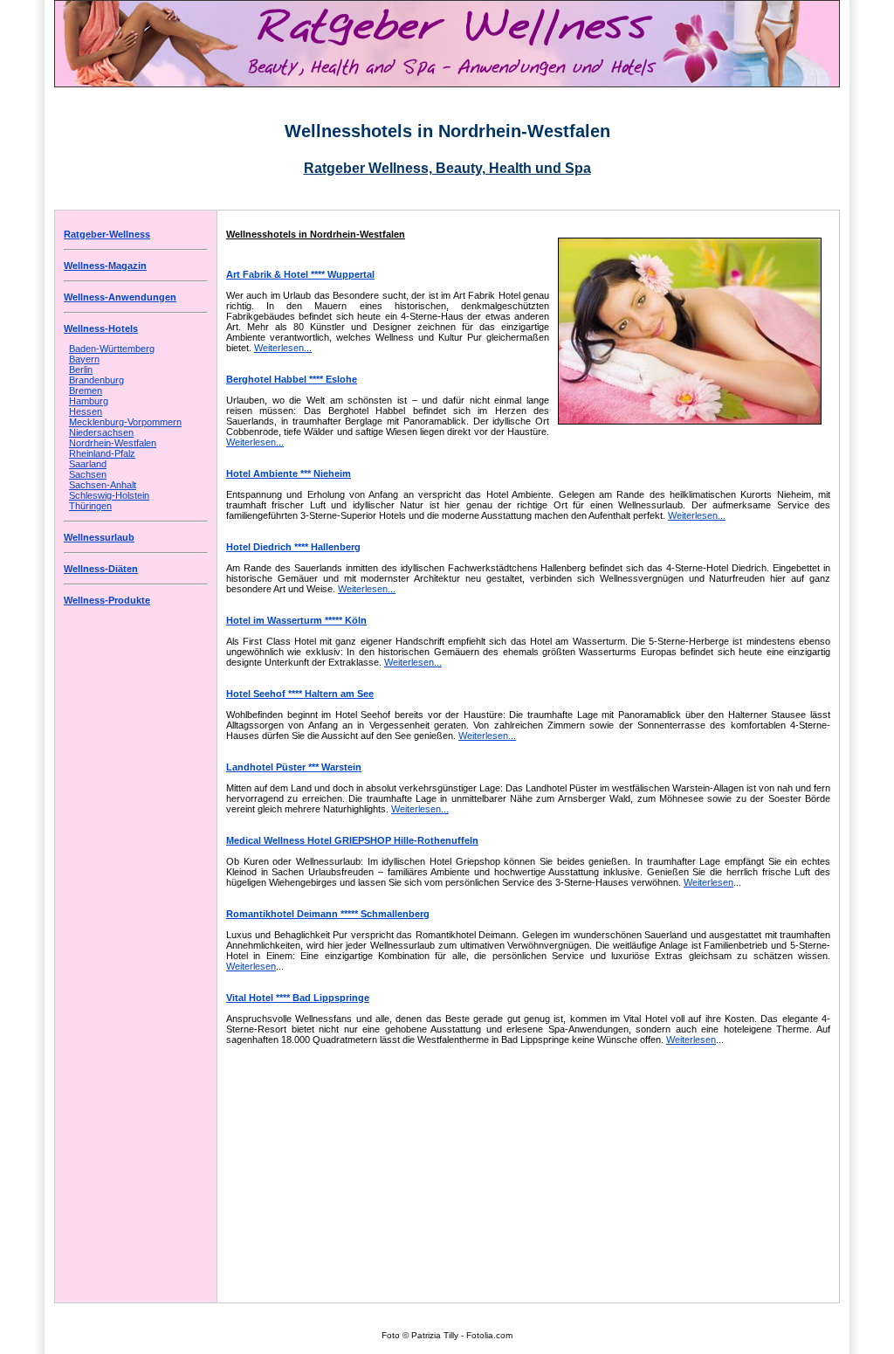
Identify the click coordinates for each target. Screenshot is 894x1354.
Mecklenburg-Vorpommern (125, 422)
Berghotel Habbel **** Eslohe (291, 379)
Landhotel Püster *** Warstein (293, 767)
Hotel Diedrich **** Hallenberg (293, 547)
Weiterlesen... (283, 347)
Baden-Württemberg (112, 348)
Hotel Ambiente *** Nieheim (288, 473)
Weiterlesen (708, 882)
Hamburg (88, 401)
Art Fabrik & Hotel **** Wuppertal (300, 274)
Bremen (85, 390)
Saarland (88, 464)
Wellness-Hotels (101, 328)
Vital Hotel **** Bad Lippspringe (297, 997)
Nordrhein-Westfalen (112, 443)
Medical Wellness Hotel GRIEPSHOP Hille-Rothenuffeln (352, 840)
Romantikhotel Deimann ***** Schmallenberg (328, 913)
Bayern (84, 359)
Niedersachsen (101, 432)
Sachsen (88, 474)
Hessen (85, 411)
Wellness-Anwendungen (120, 297)
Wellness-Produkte (107, 600)
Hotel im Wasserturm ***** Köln (296, 620)
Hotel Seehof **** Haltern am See (300, 693)
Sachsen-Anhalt (102, 485)
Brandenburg (96, 380)
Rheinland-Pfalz (102, 453)
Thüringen (90, 506)
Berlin (81, 369)
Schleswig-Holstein (109, 495)
